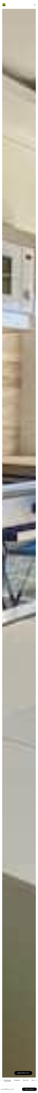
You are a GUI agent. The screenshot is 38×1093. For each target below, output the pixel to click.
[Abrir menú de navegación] (35, 4)
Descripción (7, 1080)
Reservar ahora (29, 1089)
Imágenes (17, 1080)
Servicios (26, 1080)
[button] (1, 1080)
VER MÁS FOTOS (24, 1073)
